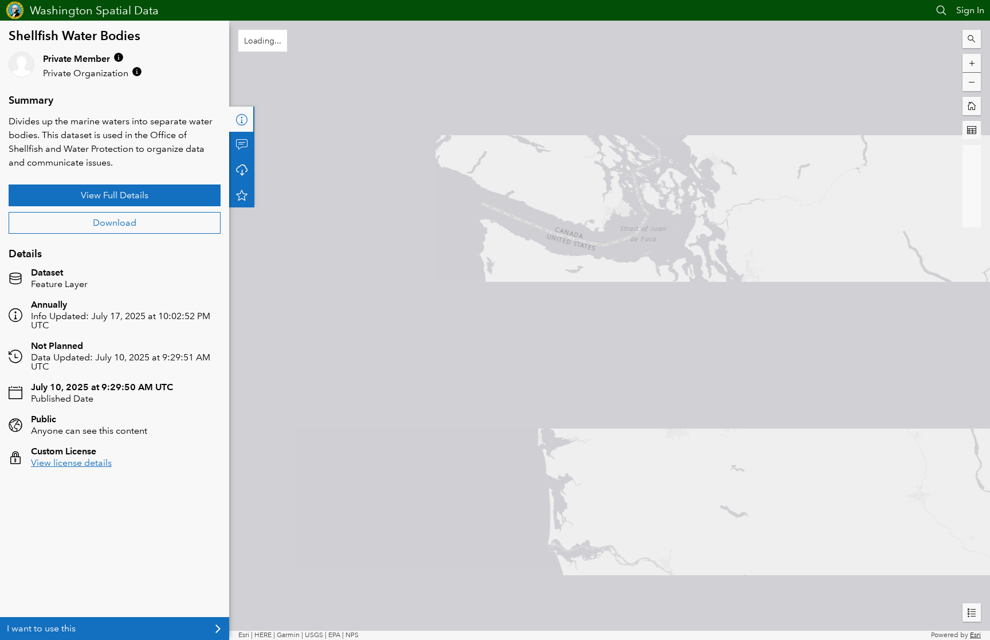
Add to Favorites (241, 194)
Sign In (970, 10)
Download (114, 222)
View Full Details (114, 195)
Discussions (241, 144)
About (241, 119)
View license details (71, 462)
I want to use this (41, 628)
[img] (118, 57)
